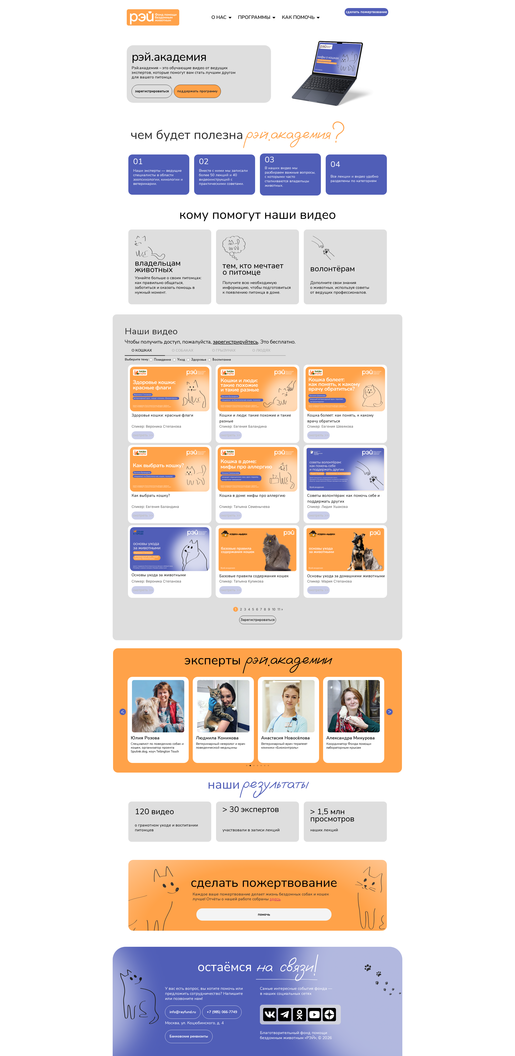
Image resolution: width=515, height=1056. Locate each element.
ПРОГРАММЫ (254, 17)
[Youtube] (314, 1014)
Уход (181, 359)
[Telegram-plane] (284, 1014)
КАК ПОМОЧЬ (298, 17)
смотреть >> (143, 435)
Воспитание (221, 359)
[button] (122, 712)
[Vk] (269, 1014)
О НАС (219, 17)
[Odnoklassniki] (299, 1014)
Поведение (162, 359)
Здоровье (198, 359)
